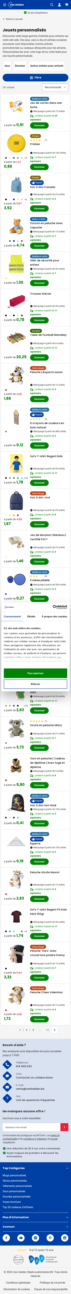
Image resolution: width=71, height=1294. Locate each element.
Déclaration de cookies (16, 1289)
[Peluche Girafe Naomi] (16, 879)
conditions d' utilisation (35, 1139)
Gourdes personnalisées (17, 1196)
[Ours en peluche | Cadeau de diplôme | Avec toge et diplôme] (16, 765)
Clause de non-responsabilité (51, 1289)
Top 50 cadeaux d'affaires (18, 1207)
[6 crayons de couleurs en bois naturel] (16, 417)
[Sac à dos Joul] (16, 500)
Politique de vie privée (52, 1282)
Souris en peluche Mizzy (46, 725)
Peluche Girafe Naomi (44, 872)
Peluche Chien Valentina (46, 992)
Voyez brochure (12, 1201)
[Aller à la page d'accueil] (16, 4)
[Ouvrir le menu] (5, 5)
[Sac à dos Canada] (16, 185)
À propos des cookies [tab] (54, 616)
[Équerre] (16, 841)
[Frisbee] (16, 143)
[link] (15, 1030)
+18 (26, 478)
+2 (25, 158)
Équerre (35, 843)
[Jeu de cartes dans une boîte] (16, 106)
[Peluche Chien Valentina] (16, 995)
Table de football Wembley (48, 335)
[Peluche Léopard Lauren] (16, 375)
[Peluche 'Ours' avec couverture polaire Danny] (16, 954)
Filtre (38, 77)
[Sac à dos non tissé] (16, 803)
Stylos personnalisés (15, 1180)
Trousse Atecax (40, 294)
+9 (25, 931)
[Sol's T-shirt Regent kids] (16, 463)
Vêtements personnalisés (17, 1186)
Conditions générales (18, 1282)
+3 (25, 199)
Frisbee (35, 144)
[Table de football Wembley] (16, 338)
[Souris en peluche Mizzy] (16, 728)
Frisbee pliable (40, 580)
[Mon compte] (59, 4)
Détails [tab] (31, 616)
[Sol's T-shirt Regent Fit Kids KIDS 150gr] (16, 917)
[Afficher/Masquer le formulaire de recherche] (52, 5)
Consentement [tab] (12, 616)
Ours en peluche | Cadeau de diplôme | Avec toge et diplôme (47, 763)
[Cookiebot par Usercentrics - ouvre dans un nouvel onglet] (52, 607)
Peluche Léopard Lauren (46, 372)
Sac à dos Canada (42, 187)
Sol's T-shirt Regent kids (46, 456)
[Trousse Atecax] (16, 301)
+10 (26, 705)
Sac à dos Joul (40, 497)
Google (54, 1139)
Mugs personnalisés (14, 1175)
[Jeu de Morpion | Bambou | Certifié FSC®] (16, 542)
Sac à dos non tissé (43, 805)
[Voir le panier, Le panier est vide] (66, 4)
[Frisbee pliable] (16, 579)
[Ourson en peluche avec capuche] (16, 226)
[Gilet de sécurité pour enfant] (16, 263)
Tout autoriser (35, 673)
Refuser (35, 684)
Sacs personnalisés (14, 1191)
